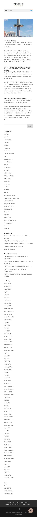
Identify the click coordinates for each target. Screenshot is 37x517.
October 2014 (8, 347)
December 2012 (8, 386)
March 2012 (7, 408)
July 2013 (6, 372)
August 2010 (7, 461)
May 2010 (6, 469)
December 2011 (8, 417)
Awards (6, 137)
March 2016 (7, 300)
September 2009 (9, 478)
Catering (29, 42)
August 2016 (7, 289)
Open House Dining (9, 195)
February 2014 (8, 367)
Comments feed (8, 491)
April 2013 (7, 378)
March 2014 (7, 364)
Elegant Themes (18, 512)
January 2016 (7, 306)
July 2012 (6, 400)
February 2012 (8, 411)
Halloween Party (8, 176)
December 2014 (8, 342)
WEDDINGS (24, 502)
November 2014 (8, 345)
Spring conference (15, 76)
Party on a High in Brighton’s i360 (15, 98)
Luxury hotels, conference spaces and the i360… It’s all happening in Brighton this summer (17, 68)
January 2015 (7, 339)
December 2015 (8, 308)
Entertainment (15, 74)
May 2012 (6, 406)
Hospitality (7, 181)
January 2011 (7, 447)
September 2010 (9, 458)
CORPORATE (9, 504)
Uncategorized (8, 223)
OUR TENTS (26, 504)
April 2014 (7, 361)
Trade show (7, 217)
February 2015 (8, 336)
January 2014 (7, 369)
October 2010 (8, 456)
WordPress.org (8, 493)
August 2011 (7, 428)
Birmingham (7, 140)
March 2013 (7, 381)
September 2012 (9, 394)
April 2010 (7, 472)
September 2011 (9, 425)
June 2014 (7, 356)
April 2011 (7, 439)
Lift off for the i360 (10, 41)
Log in (5, 485)
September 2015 (9, 317)
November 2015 (8, 311)
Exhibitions (7, 167)
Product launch (8, 201)
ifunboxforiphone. (9, 256)
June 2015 (7, 325)
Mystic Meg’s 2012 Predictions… (22, 266)
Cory (5, 261)
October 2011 (8, 422)
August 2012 (7, 397)
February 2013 (8, 383)
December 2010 (8, 450)
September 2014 (9, 350)
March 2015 (7, 333)
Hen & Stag (7, 178)
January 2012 (7, 414)
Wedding (6, 228)
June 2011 (7, 433)
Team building (8, 78)
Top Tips (6, 214)
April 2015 (7, 331)
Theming (6, 212)
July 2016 (6, 292)
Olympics (6, 192)
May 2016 (6, 297)
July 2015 (6, 322)
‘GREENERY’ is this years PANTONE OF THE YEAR (18, 243)
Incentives (28, 74)
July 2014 (6, 353)
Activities (23, 72)
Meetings (6, 76)
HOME (9, 502)
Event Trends (8, 162)
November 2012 (8, 389)
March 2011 (7, 442)
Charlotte (8, 42)
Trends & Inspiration (10, 220)
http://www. (7, 266)
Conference (7, 45)
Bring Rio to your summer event (13, 246)
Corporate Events (9, 153)
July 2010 (6, 464)
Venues (25, 102)
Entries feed (7, 488)
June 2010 (7, 467)
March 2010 (7, 475)
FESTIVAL (16, 502)
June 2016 (7, 294)
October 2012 (8, 392)
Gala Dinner (7, 173)
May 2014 (6, 358)
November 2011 (8, 419)
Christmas (7, 148)
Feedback (6, 170)
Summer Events (20, 45)
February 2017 (8, 286)
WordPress (18, 514)
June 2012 (7, 403)
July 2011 (6, 430)
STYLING (17, 504)
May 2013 (6, 375)
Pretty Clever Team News (11, 198)
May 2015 (6, 328)
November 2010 (8, 453)
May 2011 (6, 436)
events (13, 45)
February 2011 (8, 444)
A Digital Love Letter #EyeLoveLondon (15, 241)
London (6, 187)
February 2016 (8, 303)
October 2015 (8, 314)
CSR (5, 156)
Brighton (23, 42)
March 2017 (7, 283)
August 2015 (7, 320)
